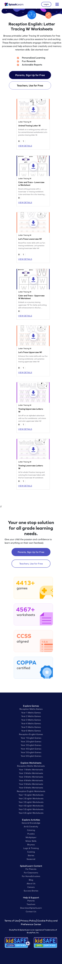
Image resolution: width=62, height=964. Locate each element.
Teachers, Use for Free (30, 85)
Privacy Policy (28, 920)
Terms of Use (11, 920)
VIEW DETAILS (25, 146)
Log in (46, 4)
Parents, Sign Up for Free (30, 75)
